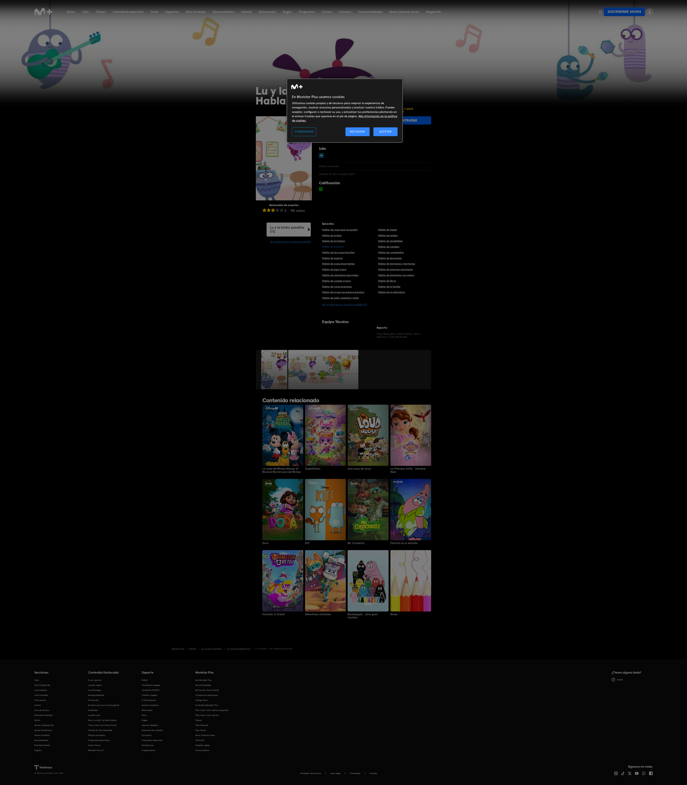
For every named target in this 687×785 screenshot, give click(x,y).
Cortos (327, 12)
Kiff (307, 543)
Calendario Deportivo (152, 740)
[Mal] (269, 210)
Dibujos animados (96, 735)
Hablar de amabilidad (390, 241)
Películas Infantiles (43, 715)
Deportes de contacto (152, 730)
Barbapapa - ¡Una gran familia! (363, 616)
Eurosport (146, 735)
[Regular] (273, 210)
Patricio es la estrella (404, 543)
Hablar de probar (332, 235)
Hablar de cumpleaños (391, 252)
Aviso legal (335, 773)
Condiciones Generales (206, 695)
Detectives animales (318, 614)
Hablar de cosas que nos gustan (340, 229)
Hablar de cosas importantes (338, 263)
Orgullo (38, 750)
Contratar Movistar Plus (206, 705)
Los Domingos (94, 690)
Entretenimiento (42, 745)
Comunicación (202, 750)
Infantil (246, 12)
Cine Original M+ (42, 685)
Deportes (172, 12)
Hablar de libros (387, 280)
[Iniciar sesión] (650, 12)
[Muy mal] (264, 210)
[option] (274, 369)
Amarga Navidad (96, 695)
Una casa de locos (359, 468)
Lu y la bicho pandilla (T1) (287, 229)
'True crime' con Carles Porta (102, 725)
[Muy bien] (282, 210)
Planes (198, 720)
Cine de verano (41, 710)
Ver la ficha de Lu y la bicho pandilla (290, 241)
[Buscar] (600, 11)
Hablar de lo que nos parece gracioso (343, 292)
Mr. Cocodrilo (356, 543)
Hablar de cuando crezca (336, 280)
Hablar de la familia (389, 286)
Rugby (287, 12)
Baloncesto (267, 12)
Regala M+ (434, 12)
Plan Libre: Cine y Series (207, 715)
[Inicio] (43, 12)
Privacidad (355, 773)
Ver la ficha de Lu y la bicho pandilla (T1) (344, 304)
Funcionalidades (370, 12)
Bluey (393, 614)
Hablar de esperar (332, 258)
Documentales (223, 12)
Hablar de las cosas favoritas (338, 252)
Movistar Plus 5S (95, 750)
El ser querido (95, 680)
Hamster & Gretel (273, 614)
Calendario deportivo (128, 12)
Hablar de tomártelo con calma (396, 275)
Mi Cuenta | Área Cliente (207, 690)
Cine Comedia (41, 695)
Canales (345, 12)
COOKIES (373, 773)
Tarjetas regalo (202, 745)
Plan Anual (200, 730)
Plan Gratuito (196, 12)
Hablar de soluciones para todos (340, 275)
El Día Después (149, 700)
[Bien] (277, 210)
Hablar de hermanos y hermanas (396, 263)
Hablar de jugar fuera (334, 269)
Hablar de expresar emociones (395, 269)
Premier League (149, 695)
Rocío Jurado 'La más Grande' (102, 720)
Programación (148, 750)
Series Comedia (42, 735)
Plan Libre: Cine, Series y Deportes (212, 710)
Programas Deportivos (98, 740)
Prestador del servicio (310, 773)
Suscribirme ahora (624, 12)
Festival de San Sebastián (100, 730)
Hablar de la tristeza (333, 241)
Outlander (93, 710)
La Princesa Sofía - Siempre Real (408, 470)
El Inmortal (93, 700)
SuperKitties (312, 468)
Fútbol (100, 12)
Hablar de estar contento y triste (340, 297)
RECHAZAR (357, 131)
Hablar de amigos (388, 235)
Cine (85, 12)
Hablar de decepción (390, 258)
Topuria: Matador (150, 725)
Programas (307, 12)
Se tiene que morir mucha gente (103, 705)
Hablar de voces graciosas (337, 286)
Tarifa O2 (199, 740)
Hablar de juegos (387, 229)
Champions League (151, 685)
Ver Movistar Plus (203, 680)
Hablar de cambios (388, 246)
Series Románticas (43, 730)
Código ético (201, 700)
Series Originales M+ (44, 725)
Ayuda (620, 679)
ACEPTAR (385, 131)
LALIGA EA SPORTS (150, 690)
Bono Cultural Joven (404, 12)
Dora (265, 543)
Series (71, 12)
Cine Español (40, 690)
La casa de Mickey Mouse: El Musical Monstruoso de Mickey (281, 470)
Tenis (154, 12)
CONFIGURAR (304, 131)
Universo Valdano (150, 705)
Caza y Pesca (94, 745)
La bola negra (94, 685)
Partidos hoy (148, 745)
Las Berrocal (94, 715)
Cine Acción (40, 700)
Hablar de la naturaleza (391, 292)
